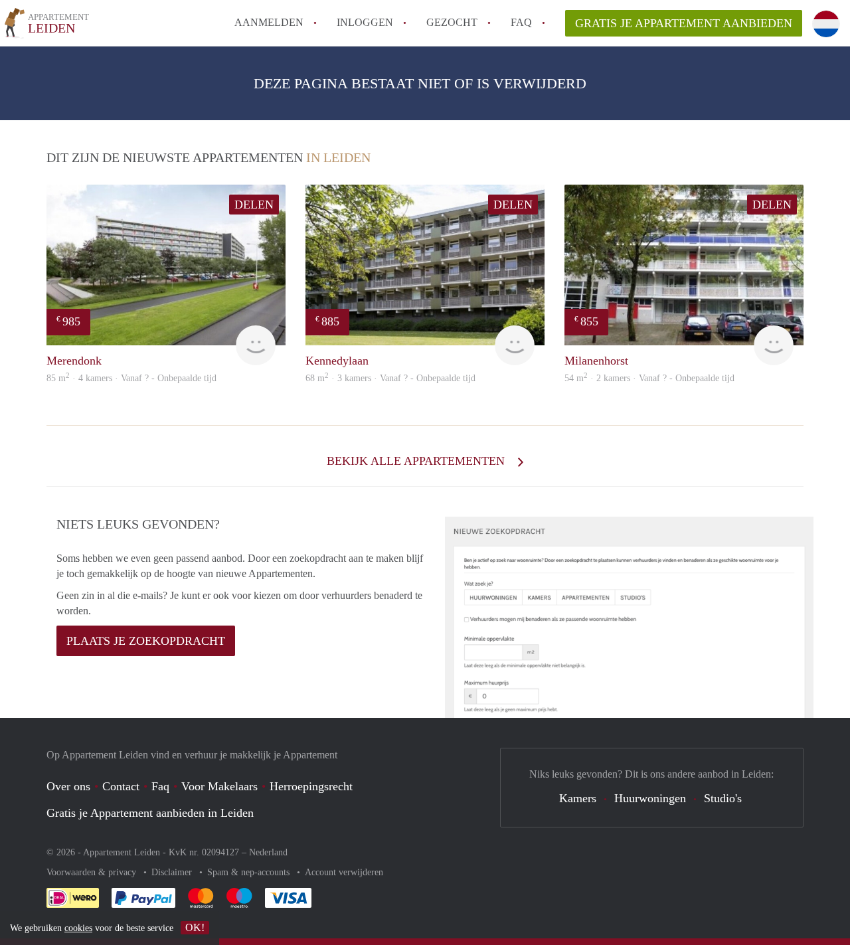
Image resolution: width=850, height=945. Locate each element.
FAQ (521, 22)
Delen (254, 204)
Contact (120, 786)
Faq (160, 786)
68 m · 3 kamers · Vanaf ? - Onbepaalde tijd (390, 378)
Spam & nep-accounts (249, 872)
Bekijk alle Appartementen (417, 461)
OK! (195, 927)
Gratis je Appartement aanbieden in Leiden (150, 812)
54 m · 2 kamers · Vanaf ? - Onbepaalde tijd (649, 378)
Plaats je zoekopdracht (145, 640)
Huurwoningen (650, 798)
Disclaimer (173, 872)
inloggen (365, 22)
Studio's (723, 798)
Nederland (268, 852)
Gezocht (451, 22)
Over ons (68, 786)
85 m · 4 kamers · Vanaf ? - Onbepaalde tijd (131, 378)
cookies (78, 928)
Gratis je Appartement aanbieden (683, 23)
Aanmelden (268, 22)
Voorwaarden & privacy (92, 872)
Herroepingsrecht (311, 786)
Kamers (577, 798)
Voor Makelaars (219, 786)
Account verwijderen (344, 872)
